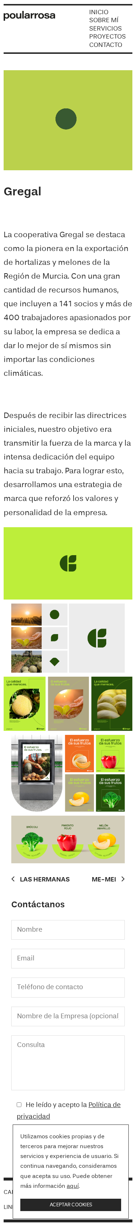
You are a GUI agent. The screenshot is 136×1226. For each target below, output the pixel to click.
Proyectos (107, 36)
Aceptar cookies (71, 1204)
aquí (73, 1186)
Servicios (105, 28)
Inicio (98, 12)
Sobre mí (104, 20)
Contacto (105, 45)
